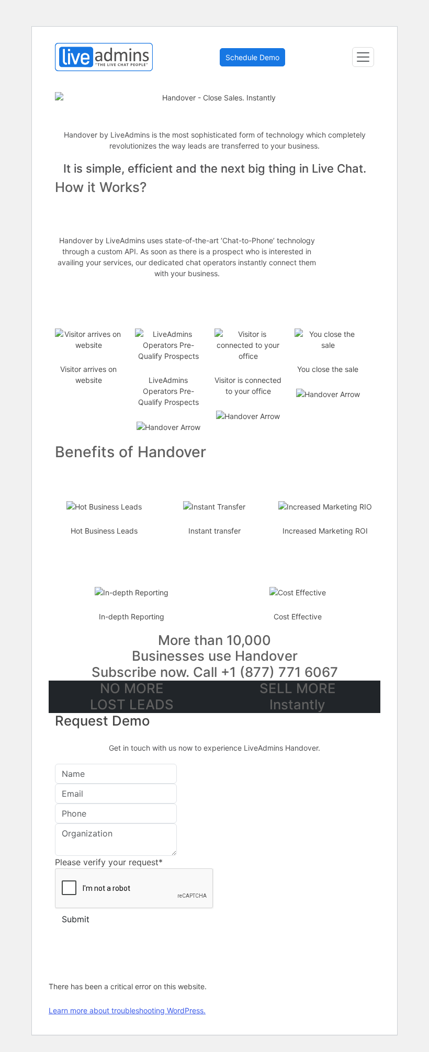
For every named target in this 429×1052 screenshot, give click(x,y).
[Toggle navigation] (363, 57)
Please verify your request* (109, 862)
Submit (75, 919)
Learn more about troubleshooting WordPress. (127, 1010)
